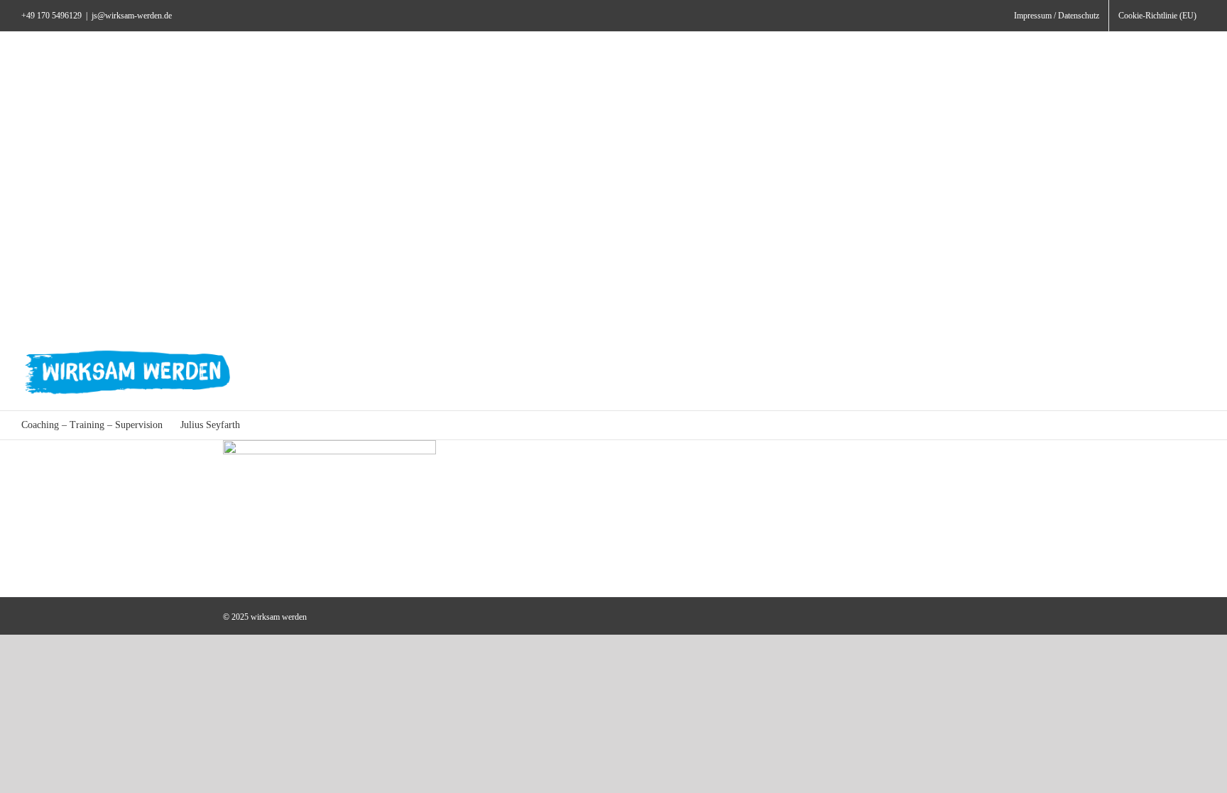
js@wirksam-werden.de (132, 16)
